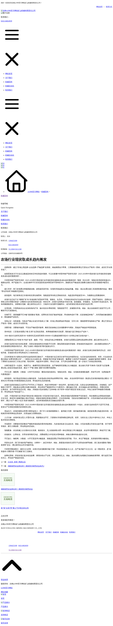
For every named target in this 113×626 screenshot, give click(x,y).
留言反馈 (4, 623)
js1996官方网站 (34, 192)
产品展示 (4, 606)
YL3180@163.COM (15, 550)
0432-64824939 (6, 21)
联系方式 (109, 7)
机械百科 (44, 192)
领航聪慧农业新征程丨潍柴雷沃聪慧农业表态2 (26, 466)
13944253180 (13, 240)
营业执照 (4, 580)
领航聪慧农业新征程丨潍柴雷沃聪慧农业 (17, 489)
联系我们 (4, 224)
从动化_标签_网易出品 (17, 462)
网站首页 (99, 7)
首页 (2, 598)
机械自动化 (5, 220)
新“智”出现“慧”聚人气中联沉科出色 (15, 508)
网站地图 (4, 592)
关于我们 (4, 211)
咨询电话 (4, 615)
